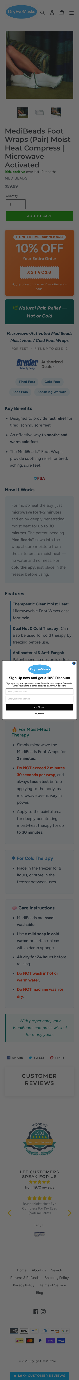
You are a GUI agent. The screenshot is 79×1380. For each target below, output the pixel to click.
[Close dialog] (73, 663)
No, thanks (39, 714)
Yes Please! (39, 707)
